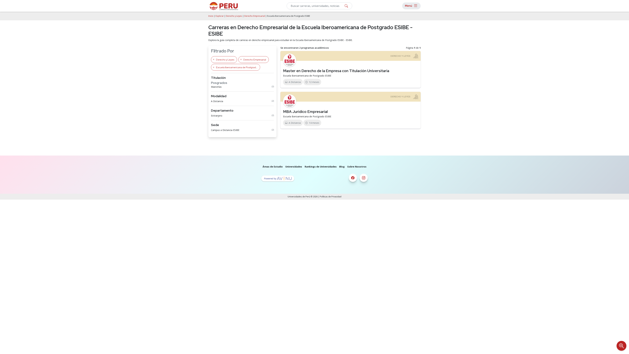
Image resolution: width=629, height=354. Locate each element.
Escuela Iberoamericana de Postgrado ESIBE (307, 75)
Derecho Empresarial (254, 16)
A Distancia (217, 101)
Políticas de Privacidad (330, 196)
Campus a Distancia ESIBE (225, 130)
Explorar (220, 16)
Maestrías (216, 86)
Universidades (293, 166)
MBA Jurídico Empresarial (305, 111)
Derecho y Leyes (234, 16)
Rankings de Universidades (321, 166)
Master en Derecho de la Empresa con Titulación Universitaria (336, 70)
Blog (342, 166)
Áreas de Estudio (273, 166)
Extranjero (216, 115)
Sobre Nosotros (356, 166)
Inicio (210, 16)
